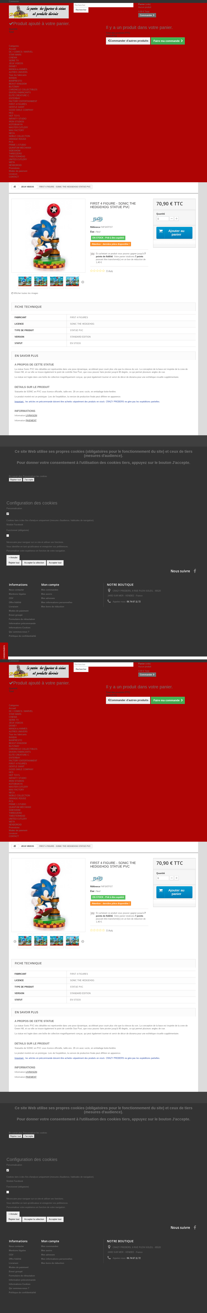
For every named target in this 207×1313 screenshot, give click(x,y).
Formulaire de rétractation (22, 619)
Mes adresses (48, 598)
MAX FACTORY (16, 130)
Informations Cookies (19, 627)
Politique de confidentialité (22, 636)
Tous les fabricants (18, 75)
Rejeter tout (15, 479)
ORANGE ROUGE (17, 139)
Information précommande (22, 623)
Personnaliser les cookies (35, 476)
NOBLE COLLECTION (19, 136)
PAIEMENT (31, 420)
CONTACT (14, 177)
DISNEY (13, 66)
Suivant (82, 282)
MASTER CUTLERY (18, 127)
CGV (11, 598)
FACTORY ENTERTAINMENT (23, 101)
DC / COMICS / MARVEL (21, 52)
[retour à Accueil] (15, 187)
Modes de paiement (18, 171)
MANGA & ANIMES (18, 69)
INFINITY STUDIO (17, 118)
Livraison (13, 174)
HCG (11, 113)
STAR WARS (15, 54)
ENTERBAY (14, 98)
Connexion (14, 1)
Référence (95, 227)
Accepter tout (55, 562)
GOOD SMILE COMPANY (21, 110)
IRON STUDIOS (16, 121)
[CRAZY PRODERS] (39, 11)
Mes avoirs (46, 594)
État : (92, 232)
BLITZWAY (14, 86)
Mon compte (50, 585)
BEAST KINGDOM (18, 84)
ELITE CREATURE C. (19, 95)
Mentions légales (17, 594)
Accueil (12, 49)
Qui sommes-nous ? (19, 632)
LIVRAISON (31, 415)
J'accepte (28, 479)
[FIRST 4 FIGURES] (96, 219)
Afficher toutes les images (25, 293)
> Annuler (13, 557)
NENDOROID (15, 165)
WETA (12, 162)
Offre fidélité (15, 602)
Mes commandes (49, 590)
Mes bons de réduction (52, 606)
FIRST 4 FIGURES (18, 104)
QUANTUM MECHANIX (20, 148)
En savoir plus (16, 476)
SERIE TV (14, 60)
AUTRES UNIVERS (18, 72)
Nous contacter (16, 590)
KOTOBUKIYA (16, 124)
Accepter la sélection (34, 562)
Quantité (160, 214)
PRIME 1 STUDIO (17, 145)
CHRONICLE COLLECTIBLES (23, 89)
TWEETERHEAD (17, 156)
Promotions (14, 168)
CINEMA (13, 57)
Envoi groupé (15, 615)
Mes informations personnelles (56, 602)
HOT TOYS (14, 116)
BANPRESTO (15, 81)
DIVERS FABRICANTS (20, 92)
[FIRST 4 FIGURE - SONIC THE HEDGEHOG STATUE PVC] (25, 281)
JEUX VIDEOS (16, 63)
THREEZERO (15, 153)
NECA (12, 133)
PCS (11, 142)
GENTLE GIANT (16, 107)
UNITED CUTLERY (18, 159)
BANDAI (13, 78)
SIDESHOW (14, 150)
